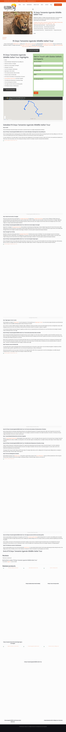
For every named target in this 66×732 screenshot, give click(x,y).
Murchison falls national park (38, 28)
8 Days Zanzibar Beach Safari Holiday (33, 583)
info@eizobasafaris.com (31, 1)
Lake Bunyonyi (26, 547)
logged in (9, 561)
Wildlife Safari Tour (16, 43)
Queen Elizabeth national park (48, 45)
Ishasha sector (17, 455)
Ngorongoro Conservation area (26, 45)
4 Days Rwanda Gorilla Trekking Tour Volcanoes (53, 720)
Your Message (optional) (38, 79)
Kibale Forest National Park (50, 25)
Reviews (4, 38)
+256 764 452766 (23, 1)
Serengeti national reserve (48, 43)
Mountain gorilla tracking (35, 46)
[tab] (33, 37)
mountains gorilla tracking (32, 537)
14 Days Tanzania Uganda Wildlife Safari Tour (33, 661)
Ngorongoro (16, 322)
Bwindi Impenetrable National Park (39, 25)
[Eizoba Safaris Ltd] (10, 7)
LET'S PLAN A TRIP (58, 4)
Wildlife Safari (49, 23)
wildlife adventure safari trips (30, 43)
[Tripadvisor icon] (61, 1)
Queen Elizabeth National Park (39, 30)
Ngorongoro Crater (38, 322)
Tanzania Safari (59, 22)
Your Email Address (37, 66)
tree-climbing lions (39, 455)
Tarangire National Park (57, 30)
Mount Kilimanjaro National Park (49, 26)
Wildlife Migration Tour (43, 23)
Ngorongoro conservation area (49, 28)
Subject (35, 74)
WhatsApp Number (37, 70)
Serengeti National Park (49, 30)
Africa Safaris (40, 22)
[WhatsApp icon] (56, 1)
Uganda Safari (36, 23)
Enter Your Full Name (37, 61)
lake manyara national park (38, 26)
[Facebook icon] (57, 1)
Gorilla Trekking (54, 22)
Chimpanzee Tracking (47, 22)
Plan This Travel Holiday (33, 50)
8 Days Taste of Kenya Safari (53, 583)
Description (5, 37)
